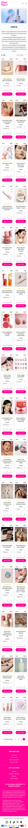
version (7, 83)
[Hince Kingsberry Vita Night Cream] (7, 321)
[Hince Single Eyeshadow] (21, 364)
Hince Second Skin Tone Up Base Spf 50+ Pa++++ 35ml (20, 589)
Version (21, 83)
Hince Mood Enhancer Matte (21, 503)
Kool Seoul (11, 818)
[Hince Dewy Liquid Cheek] (7, 706)
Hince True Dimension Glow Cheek (21, 461)
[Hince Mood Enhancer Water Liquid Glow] (7, 448)
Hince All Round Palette (20, 632)
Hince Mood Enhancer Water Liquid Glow (7, 461)
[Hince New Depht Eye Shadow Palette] (7, 109)
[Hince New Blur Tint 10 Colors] (21, 68)
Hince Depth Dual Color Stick (7, 419)
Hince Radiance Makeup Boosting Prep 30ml (7, 208)
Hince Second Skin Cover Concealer (21, 165)
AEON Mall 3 (15, 806)
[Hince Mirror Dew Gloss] (7, 152)
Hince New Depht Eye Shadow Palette (7, 122)
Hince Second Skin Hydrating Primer (20, 292)
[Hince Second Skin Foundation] (7, 68)
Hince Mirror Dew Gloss (7, 164)
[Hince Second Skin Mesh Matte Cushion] (7, 575)
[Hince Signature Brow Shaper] (21, 534)
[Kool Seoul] (4, 3)
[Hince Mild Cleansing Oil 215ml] (21, 665)
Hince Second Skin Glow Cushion (21, 249)
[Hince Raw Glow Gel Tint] (7, 236)
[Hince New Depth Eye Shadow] (7, 534)
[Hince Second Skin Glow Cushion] (21, 236)
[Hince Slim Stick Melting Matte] (7, 665)
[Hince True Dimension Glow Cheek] (21, 448)
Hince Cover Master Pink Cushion (7, 376)
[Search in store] (22, 3)
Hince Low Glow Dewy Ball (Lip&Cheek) (20, 333)
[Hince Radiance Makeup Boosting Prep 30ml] (7, 195)
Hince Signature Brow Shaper (21, 546)
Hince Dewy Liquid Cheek (7, 718)
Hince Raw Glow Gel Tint (7, 248)
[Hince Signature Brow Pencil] (21, 109)
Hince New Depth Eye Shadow (7, 546)
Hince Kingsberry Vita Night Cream (7, 333)
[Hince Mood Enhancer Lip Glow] (7, 491)
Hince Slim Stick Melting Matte (7, 677)
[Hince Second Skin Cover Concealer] (21, 152)
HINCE (3, 100)
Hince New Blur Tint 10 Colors (20, 79)
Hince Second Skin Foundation (7, 79)
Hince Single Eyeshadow (20, 376)
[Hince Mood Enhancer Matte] (21, 491)
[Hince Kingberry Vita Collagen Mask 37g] (21, 407)
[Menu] (26, 3)
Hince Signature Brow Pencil (21, 121)
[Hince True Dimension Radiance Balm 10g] (7, 620)
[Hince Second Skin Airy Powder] (21, 706)
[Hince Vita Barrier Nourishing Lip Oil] (7, 279)
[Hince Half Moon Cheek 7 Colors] (21, 195)
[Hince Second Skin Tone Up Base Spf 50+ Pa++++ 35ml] (21, 575)
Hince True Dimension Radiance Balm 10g (7, 634)
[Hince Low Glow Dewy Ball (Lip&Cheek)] (21, 321)
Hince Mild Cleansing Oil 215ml (21, 677)
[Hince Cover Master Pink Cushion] (7, 364)
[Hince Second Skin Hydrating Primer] (21, 279)
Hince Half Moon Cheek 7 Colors (21, 207)
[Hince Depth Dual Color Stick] (7, 407)
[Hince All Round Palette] (21, 620)
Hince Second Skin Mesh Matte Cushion (7, 588)
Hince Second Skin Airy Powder (21, 718)
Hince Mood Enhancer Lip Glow (7, 504)
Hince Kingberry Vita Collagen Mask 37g (21, 419)
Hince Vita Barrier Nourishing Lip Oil (7, 291)
